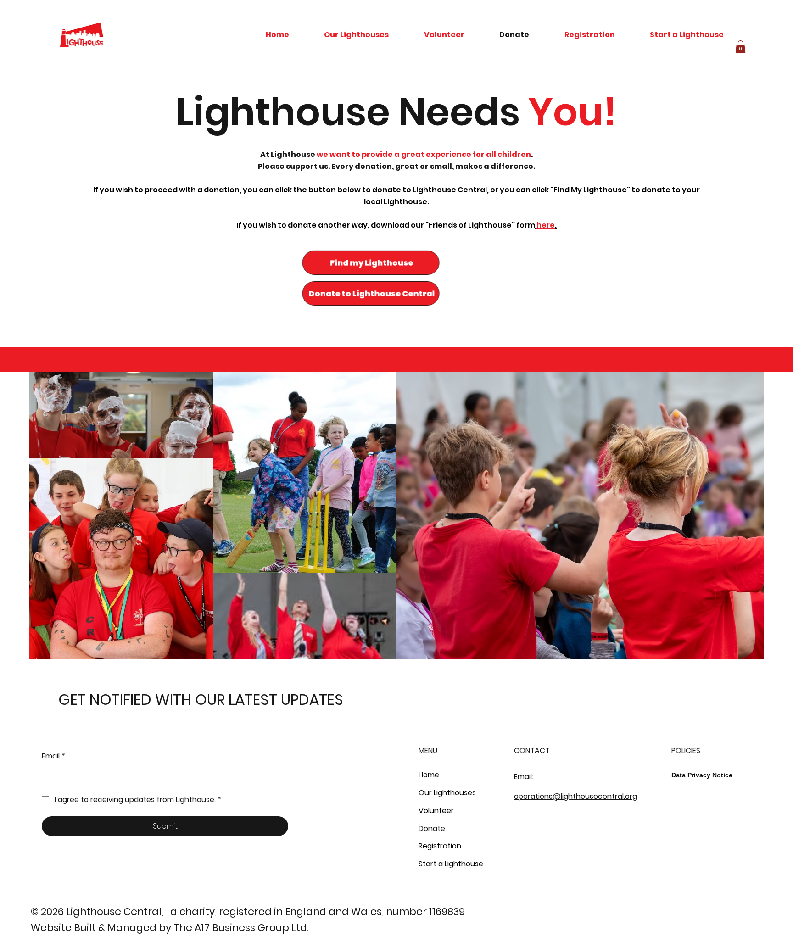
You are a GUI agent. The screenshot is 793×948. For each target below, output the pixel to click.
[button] (740, 46)
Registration (440, 846)
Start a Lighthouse (451, 864)
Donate (432, 828)
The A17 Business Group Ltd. (241, 927)
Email (53, 756)
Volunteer (436, 810)
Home (429, 775)
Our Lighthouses (447, 792)
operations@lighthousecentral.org (575, 796)
